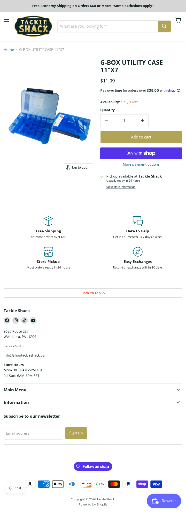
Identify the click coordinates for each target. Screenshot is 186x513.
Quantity (107, 110)
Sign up (76, 433)
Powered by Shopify (93, 504)
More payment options (141, 164)
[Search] (164, 26)
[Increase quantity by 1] (142, 120)
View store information (121, 187)
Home (9, 50)
